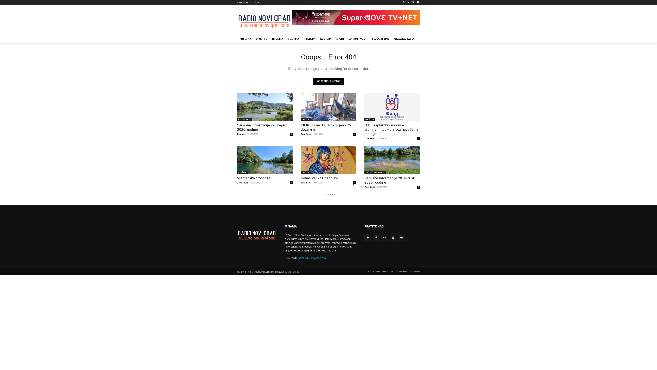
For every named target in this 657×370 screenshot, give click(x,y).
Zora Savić (306, 134)
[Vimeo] (413, 2)
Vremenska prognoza (253, 178)
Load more (327, 194)
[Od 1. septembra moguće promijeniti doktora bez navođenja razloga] (392, 107)
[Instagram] (404, 2)
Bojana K (241, 134)
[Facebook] (399, 2)
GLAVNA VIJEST (244, 119)
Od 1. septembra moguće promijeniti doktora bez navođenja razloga (391, 129)
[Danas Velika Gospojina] (328, 160)
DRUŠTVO (306, 119)
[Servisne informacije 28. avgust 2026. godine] (392, 160)
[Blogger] (367, 237)
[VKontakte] (401, 237)
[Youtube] (418, 2)
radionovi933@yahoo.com (312, 258)
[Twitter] (408, 2)
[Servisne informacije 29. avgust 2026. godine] (265, 107)
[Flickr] (384, 237)
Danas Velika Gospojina (319, 178)
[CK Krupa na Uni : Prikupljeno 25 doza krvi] (328, 107)
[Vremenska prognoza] (265, 160)
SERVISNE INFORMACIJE (375, 172)
